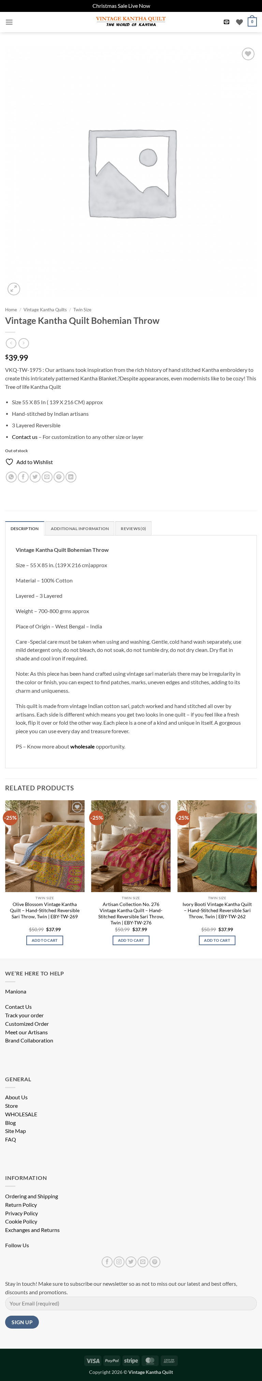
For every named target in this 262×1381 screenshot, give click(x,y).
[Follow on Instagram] (119, 1261)
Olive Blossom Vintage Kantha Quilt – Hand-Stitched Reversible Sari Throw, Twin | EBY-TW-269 (44, 910)
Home (11, 309)
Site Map (15, 1131)
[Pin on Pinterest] (59, 477)
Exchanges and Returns (32, 1230)
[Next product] (11, 343)
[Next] (256, 879)
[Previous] (5, 879)
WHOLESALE (21, 1114)
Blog (10, 1123)
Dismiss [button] (160, 6)
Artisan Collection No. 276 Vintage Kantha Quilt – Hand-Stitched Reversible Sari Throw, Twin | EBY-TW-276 (131, 913)
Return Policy (21, 1205)
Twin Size (82, 309)
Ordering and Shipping (31, 1196)
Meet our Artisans (26, 1032)
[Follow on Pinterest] (154, 1261)
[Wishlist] (239, 22)
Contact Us (18, 1007)
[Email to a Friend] (47, 477)
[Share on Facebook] (23, 477)
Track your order (24, 1015)
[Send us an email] (142, 1261)
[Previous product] (23, 343)
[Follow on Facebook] (107, 1261)
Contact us (25, 437)
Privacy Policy (21, 1213)
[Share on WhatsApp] (11, 477)
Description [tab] (25, 528)
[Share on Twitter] (35, 477)
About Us (16, 1097)
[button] (9, 22)
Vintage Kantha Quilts (45, 309)
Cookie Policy (21, 1221)
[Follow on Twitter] (131, 1261)
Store (11, 1106)
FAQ (10, 1139)
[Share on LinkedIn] (71, 477)
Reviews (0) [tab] (133, 528)
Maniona (15, 991)
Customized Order (27, 1024)
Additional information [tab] (80, 528)
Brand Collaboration (29, 1040)
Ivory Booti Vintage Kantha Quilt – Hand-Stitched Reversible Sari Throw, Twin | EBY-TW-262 (217, 910)
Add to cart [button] (45, 940)
